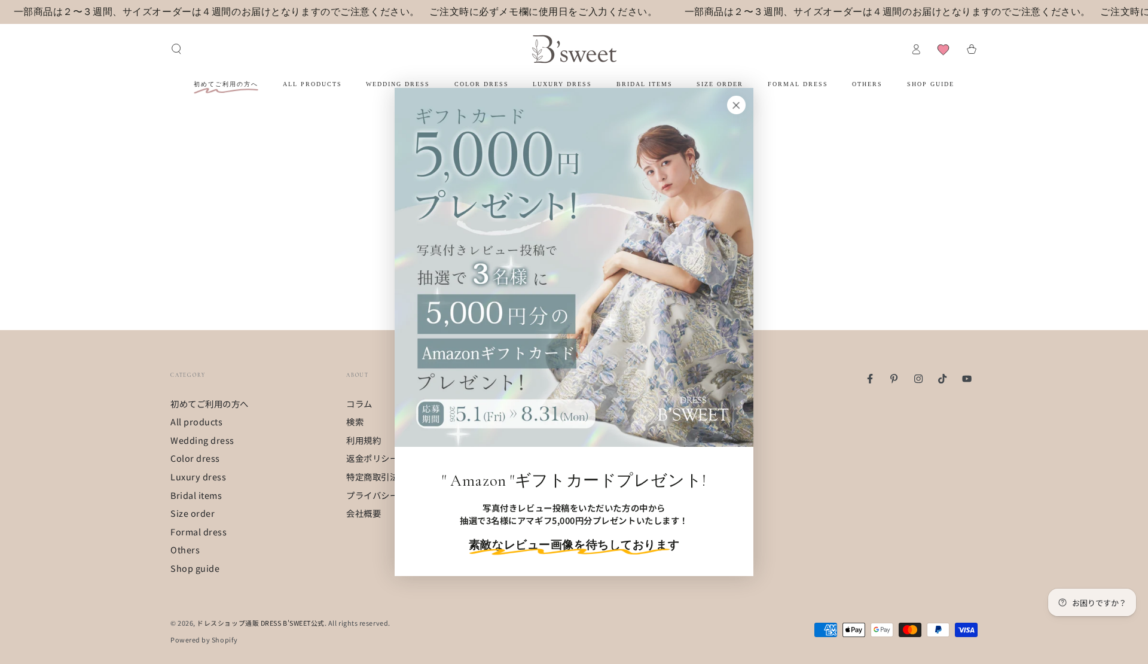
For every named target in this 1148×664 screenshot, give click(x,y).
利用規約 (363, 440)
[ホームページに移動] (574, 49)
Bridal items (196, 495)
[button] (177, 49)
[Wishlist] (944, 49)
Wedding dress (202, 440)
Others (185, 549)
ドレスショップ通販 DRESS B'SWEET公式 (261, 623)
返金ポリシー (372, 458)
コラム (359, 403)
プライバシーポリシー (389, 495)
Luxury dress (198, 476)
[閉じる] (736, 105)
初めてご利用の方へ (209, 403)
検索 (355, 421)
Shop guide (194, 568)
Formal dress (198, 531)
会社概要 (363, 513)
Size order (192, 513)
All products (196, 421)
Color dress (195, 458)
